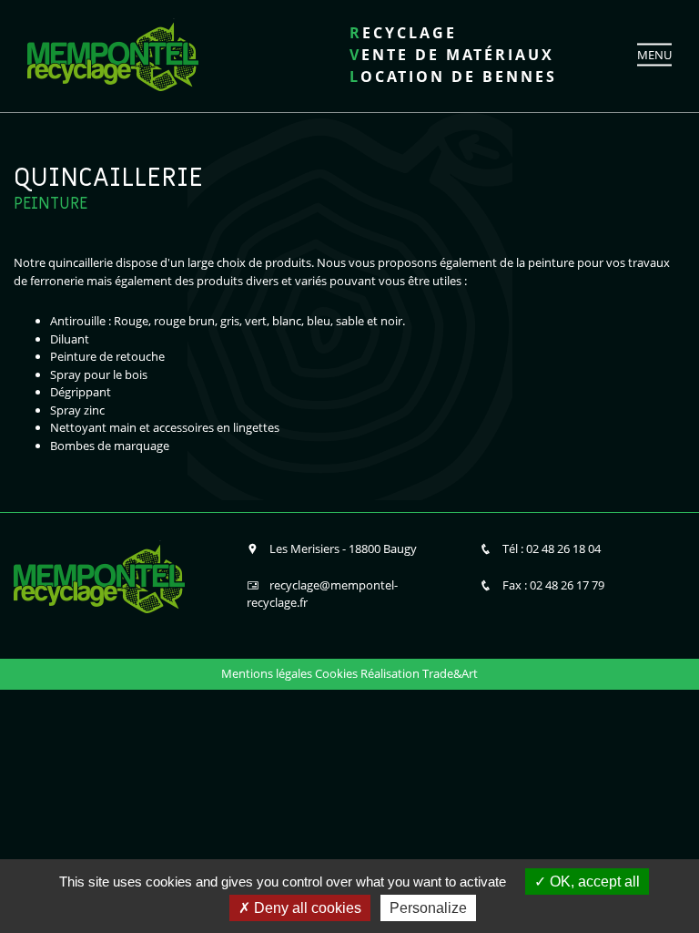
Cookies (336, 673)
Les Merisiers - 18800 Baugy (343, 548)
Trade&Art (450, 673)
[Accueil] (112, 53)
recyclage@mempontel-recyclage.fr (322, 594)
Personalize (428, 908)
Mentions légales (266, 673)
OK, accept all (593, 881)
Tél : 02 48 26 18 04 (551, 548)
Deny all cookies (305, 908)
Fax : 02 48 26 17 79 (553, 585)
